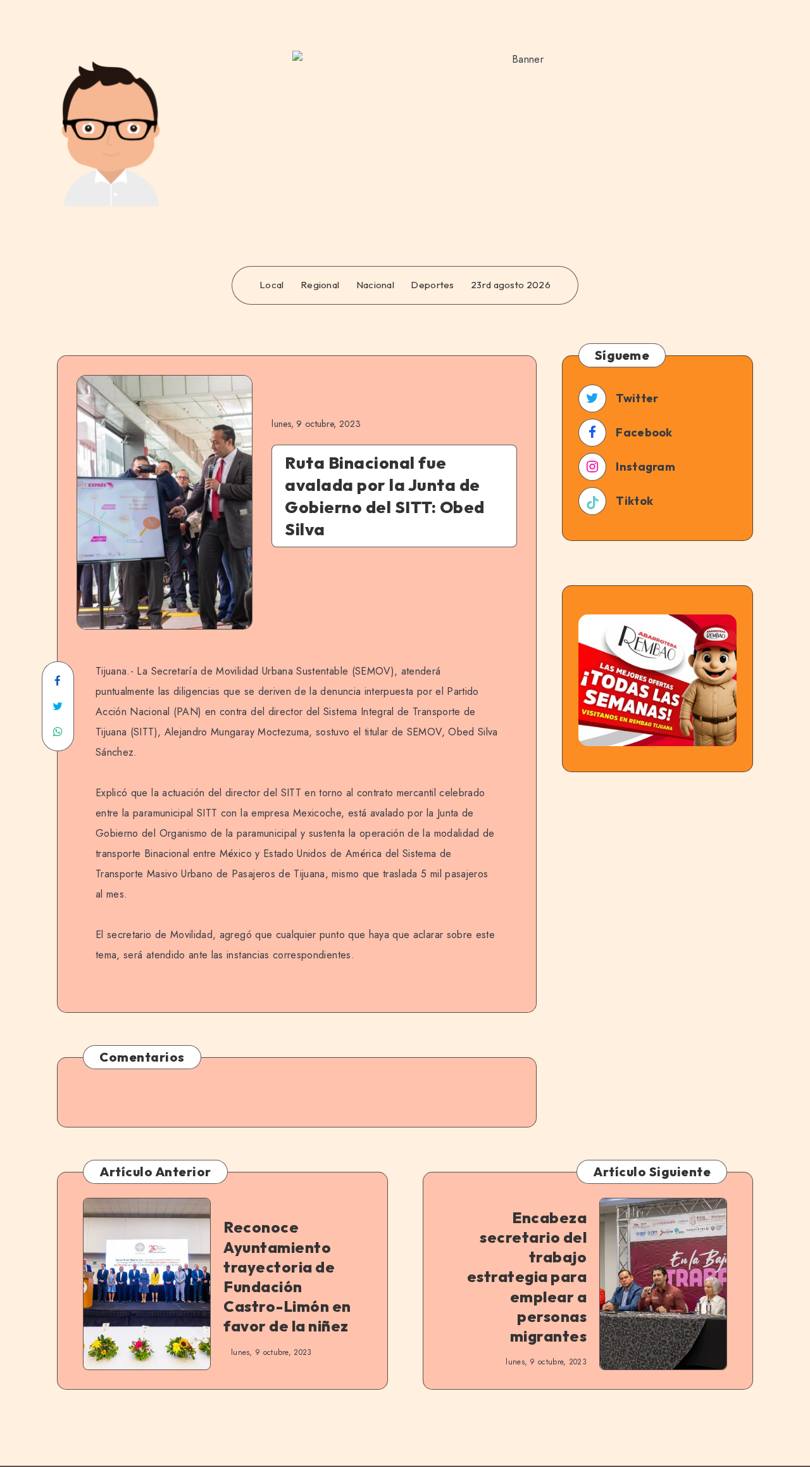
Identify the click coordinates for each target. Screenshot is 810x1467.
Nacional (375, 285)
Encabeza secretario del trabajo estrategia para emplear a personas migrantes (527, 1276)
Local (271, 285)
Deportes (432, 285)
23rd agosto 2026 (511, 285)
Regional (320, 285)
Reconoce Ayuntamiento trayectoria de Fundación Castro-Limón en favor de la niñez (287, 1276)
